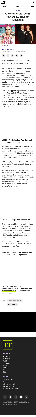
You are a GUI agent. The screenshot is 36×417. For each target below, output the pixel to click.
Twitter (5, 361)
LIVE (4, 6)
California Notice (9, 386)
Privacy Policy (8, 382)
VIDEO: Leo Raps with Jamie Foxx (16, 220)
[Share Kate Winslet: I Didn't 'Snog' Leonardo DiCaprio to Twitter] (8, 56)
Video (17, 6)
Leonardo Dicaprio (15, 301)
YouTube (6, 363)
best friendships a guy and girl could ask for (17, 81)
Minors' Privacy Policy (11, 388)
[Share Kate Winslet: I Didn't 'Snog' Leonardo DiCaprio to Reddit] (12, 56)
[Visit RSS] (26, 397)
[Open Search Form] (33, 2)
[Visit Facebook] (5, 397)
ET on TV (6, 365)
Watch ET (31, 6)
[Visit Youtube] (21, 397)
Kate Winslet (12, 305)
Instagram (6, 359)
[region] (18, 322)
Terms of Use (8, 380)
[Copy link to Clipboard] (21, 56)
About (5, 368)
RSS (4, 372)
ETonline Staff (8, 370)
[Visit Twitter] (10, 397)
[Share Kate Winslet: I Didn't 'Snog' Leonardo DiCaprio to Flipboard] (16, 56)
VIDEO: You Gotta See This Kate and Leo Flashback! (17, 141)
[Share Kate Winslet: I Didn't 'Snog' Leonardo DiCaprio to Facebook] (3, 56)
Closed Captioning (9, 384)
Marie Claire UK (23, 93)
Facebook (6, 357)
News (18, 11)
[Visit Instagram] (16, 397)
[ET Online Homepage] (4, 2)
